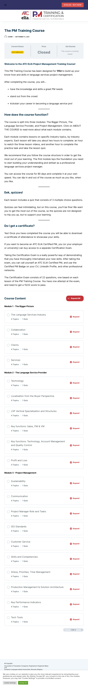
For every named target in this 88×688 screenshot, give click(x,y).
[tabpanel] (44, 176)
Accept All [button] (23, 683)
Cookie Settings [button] (10, 683)
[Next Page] (82, 630)
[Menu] (5, 5)
